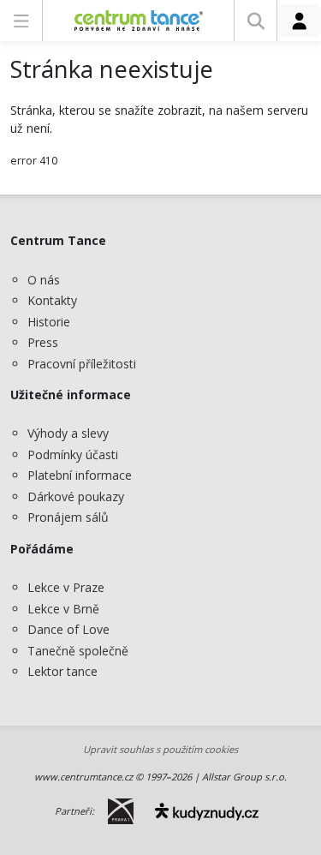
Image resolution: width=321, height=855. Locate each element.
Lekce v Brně (63, 609)
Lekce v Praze (65, 587)
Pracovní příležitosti (81, 364)
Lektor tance (62, 671)
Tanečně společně (77, 651)
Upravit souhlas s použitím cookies (160, 749)
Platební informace (79, 475)
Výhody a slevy (68, 433)
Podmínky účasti (72, 454)
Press (42, 342)
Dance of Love (68, 629)
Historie (48, 322)
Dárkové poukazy (75, 496)
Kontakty (52, 300)
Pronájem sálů (68, 517)
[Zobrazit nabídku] (21, 20)
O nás (43, 280)
